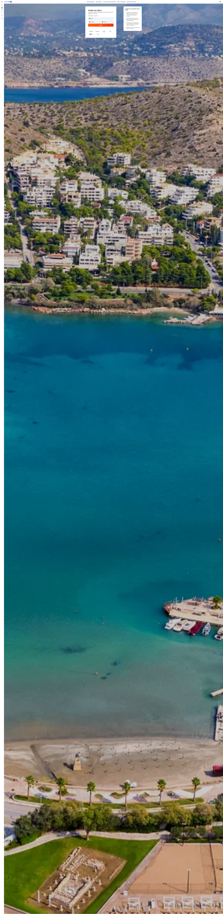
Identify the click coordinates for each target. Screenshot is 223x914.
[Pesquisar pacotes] (1, 13)
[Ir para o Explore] (1, 15)
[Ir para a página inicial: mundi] (8, 2)
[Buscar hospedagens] (1, 8)
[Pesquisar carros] (1, 10)
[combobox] (93, 15)
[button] (2, 2)
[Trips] (1, 18)
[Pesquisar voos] (1, 5)
